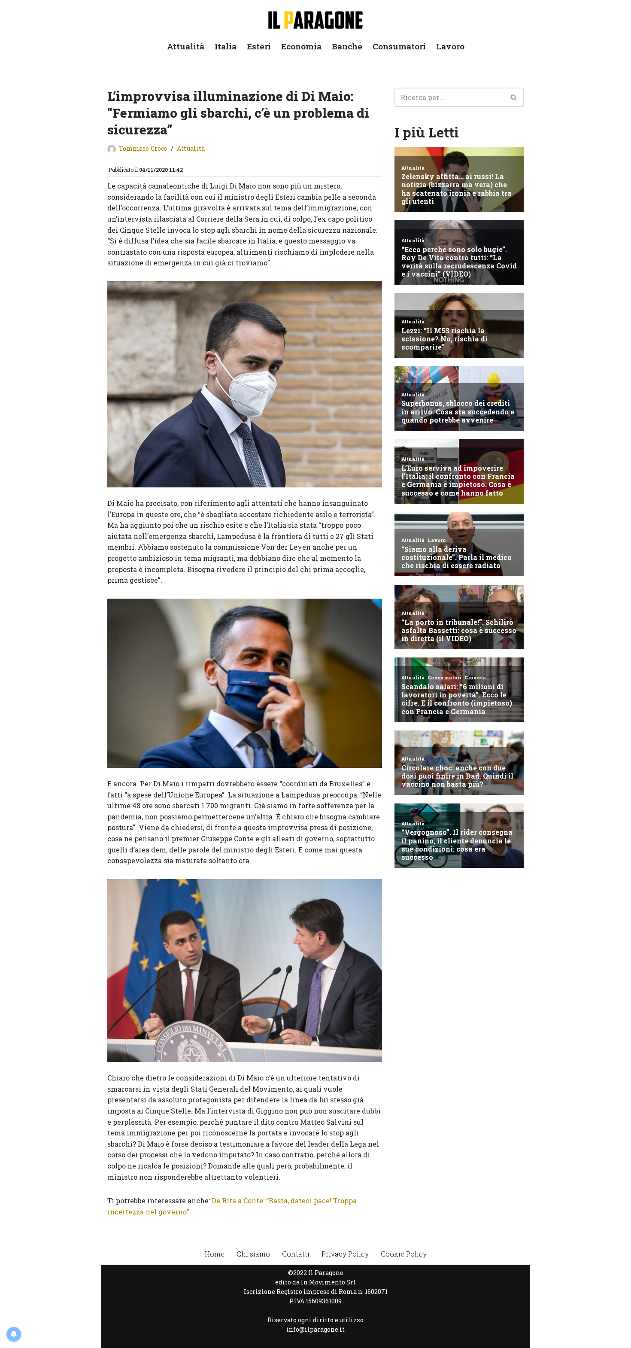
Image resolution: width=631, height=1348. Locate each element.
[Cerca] (514, 97)
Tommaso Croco (143, 148)
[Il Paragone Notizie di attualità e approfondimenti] (315, 18)
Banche (347, 46)
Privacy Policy (345, 1253)
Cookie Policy (404, 1253)
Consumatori (399, 46)
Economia (301, 46)
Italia (226, 46)
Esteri (259, 46)
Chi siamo (253, 1253)
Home (214, 1253)
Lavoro (450, 46)
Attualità (185, 46)
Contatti (295, 1253)
